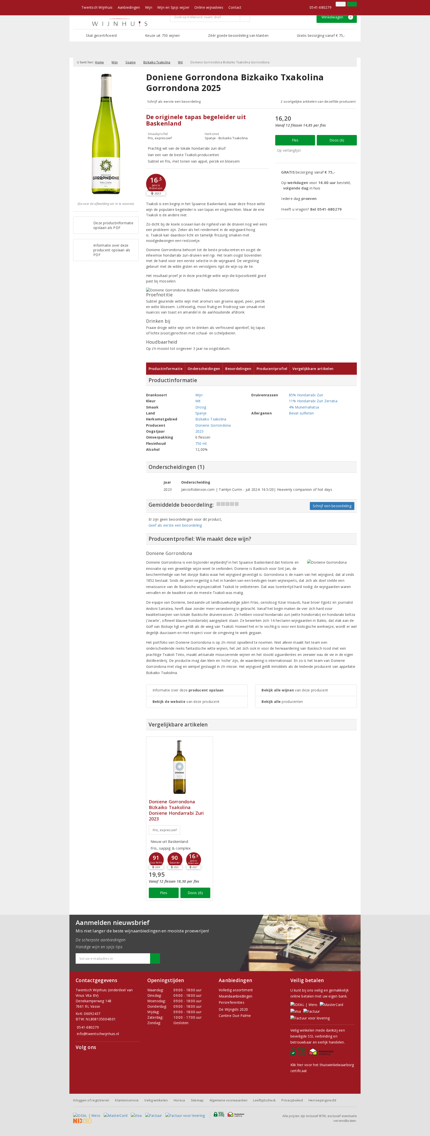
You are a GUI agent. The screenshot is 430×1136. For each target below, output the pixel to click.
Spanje (130, 62)
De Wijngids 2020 (233, 1009)
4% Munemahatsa (304, 407)
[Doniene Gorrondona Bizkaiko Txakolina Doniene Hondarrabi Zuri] (179, 767)
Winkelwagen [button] (337, 17)
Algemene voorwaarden (228, 1100)
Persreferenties (231, 1002)
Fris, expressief (165, 830)
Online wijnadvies (208, 7)
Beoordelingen (238, 368)
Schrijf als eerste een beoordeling (174, 101)
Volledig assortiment (236, 990)
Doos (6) (336, 140)
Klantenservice (127, 1100)
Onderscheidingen (204, 368)
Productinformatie (166, 368)
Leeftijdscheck (264, 1100)
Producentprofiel (272, 368)
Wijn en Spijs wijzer (173, 7)
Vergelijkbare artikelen (312, 368)
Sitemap (197, 1100)
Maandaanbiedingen (236, 996)
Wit (180, 62)
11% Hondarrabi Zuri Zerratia (313, 401)
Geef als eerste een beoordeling (175, 525)
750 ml (201, 443)
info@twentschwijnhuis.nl (98, 1033)
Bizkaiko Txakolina (156, 62)
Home (99, 62)
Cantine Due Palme (235, 1015)
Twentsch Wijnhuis (97, 7)
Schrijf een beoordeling (332, 505)
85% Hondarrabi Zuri (306, 395)
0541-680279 (320, 7)
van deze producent (186, 701)
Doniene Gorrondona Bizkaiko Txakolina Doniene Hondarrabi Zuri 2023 (176, 810)
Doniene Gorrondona (213, 425)
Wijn (148, 7)
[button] (156, 184)
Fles (295, 140)
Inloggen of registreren (91, 1100)
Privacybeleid (292, 1100)
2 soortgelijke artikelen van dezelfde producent (318, 101)
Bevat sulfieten (301, 413)
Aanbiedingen (129, 7)
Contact (235, 7)
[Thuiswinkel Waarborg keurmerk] (322, 1053)
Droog (200, 407)
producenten (282, 701)
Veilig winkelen (156, 1100)
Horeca (179, 1100)
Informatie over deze (188, 690)
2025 (199, 431)
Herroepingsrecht (322, 1100)
